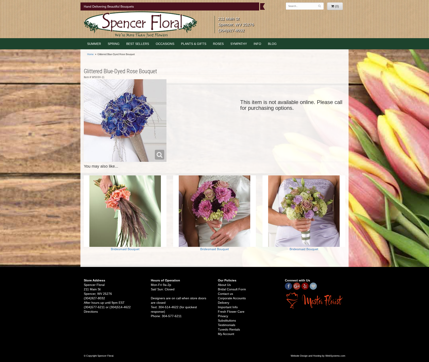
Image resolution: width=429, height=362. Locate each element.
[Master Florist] (315, 300)
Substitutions (227, 320)
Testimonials (226, 325)
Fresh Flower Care (231, 311)
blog (272, 44)
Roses (218, 44)
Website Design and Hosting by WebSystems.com (318, 355)
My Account (226, 334)
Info (257, 44)
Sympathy (238, 44)
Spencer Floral (140, 24)
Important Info (228, 307)
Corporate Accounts (232, 298)
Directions (91, 311)
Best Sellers (137, 44)
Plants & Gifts (193, 44)
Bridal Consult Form (232, 289)
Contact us (225, 293)
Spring (114, 44)
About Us (224, 285)
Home (90, 54)
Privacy (223, 316)
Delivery (223, 302)
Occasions (165, 44)
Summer (94, 44)
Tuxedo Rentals (229, 329)
